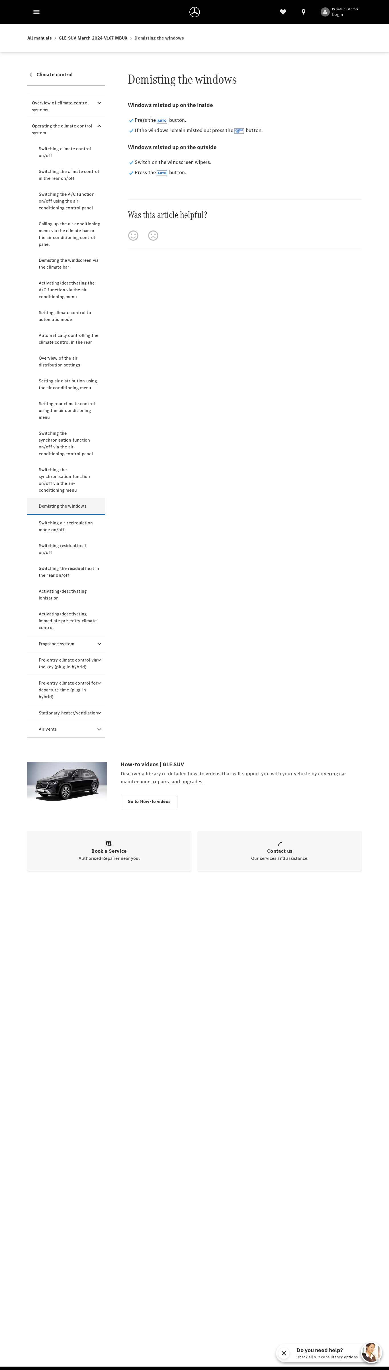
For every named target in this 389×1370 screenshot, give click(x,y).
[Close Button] (312, 1353)
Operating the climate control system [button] (62, 129)
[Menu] (36, 12)
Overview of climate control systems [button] (60, 106)
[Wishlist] (283, 12)
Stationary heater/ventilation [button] (68, 713)
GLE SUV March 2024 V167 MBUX (93, 38)
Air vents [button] (48, 729)
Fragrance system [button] (56, 644)
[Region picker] (303, 12)
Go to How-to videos (149, 801)
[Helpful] (133, 235)
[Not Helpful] (153, 235)
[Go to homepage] (195, 11)
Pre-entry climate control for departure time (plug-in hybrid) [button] (68, 690)
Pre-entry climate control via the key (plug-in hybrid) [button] (68, 663)
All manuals (39, 38)
